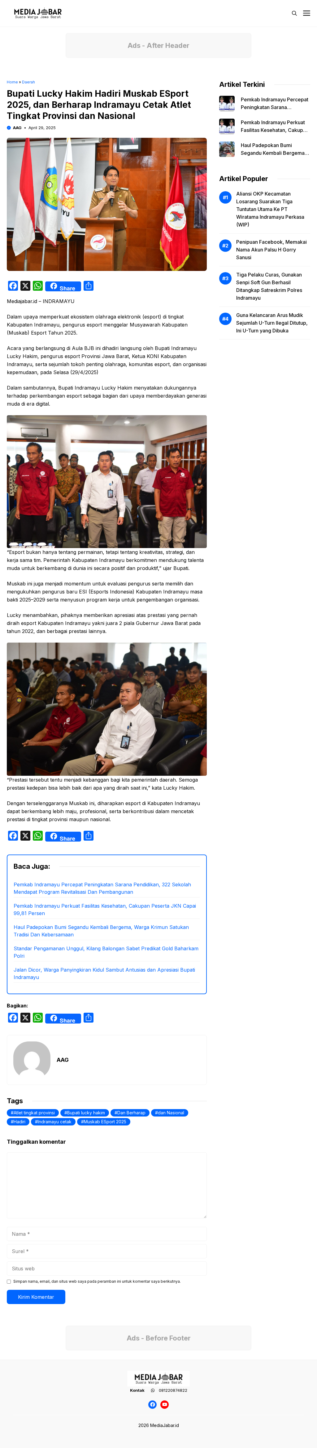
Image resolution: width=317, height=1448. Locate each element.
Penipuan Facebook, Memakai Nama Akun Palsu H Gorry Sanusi (271, 249)
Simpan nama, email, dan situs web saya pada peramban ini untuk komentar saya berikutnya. (97, 1281)
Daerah (28, 82)
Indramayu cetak (55, 1121)
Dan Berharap (131, 1112)
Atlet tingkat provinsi (34, 1112)
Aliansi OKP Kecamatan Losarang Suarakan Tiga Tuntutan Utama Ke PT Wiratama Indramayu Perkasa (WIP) (270, 209)
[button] (294, 13)
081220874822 (173, 1390)
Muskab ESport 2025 (105, 1121)
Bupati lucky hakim (86, 1112)
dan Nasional (171, 1112)
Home (12, 82)
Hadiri (19, 1121)
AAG (17, 127)
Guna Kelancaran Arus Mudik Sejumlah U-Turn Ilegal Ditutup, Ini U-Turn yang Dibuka (272, 323)
